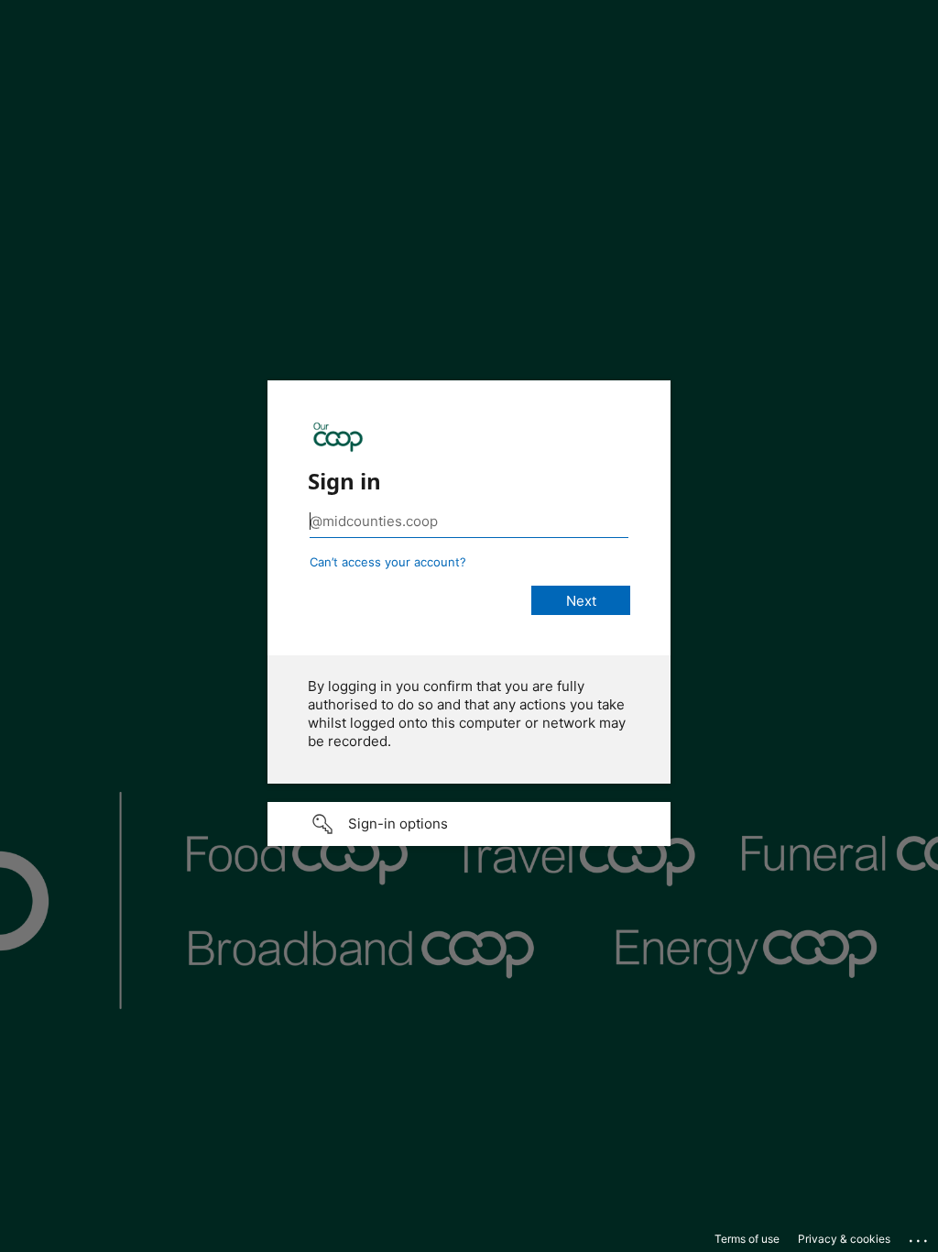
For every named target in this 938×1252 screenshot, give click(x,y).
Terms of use (747, 1239)
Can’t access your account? (388, 562)
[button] (469, 824)
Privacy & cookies (844, 1239)
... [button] (920, 1236)
